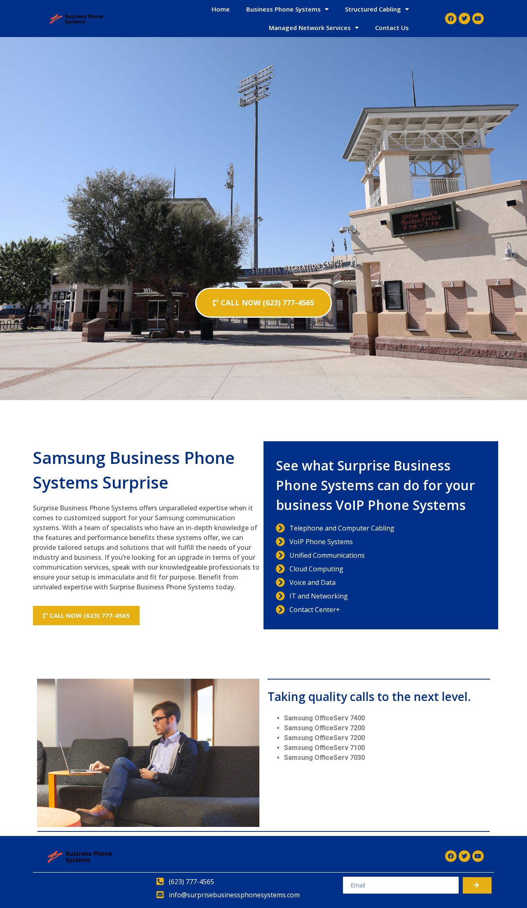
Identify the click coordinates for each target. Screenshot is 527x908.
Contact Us (392, 27)
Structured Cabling (373, 9)
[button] (263, 303)
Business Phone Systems (283, 9)
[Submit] (477, 885)
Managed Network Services (310, 27)
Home (221, 9)
